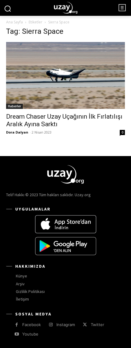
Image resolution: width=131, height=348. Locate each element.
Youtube (30, 334)
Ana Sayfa (14, 22)
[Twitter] (85, 325)
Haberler (14, 106)
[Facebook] (16, 325)
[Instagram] (51, 325)
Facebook (31, 324)
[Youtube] (16, 334)
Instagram (65, 324)
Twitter (97, 324)
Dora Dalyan (17, 132)
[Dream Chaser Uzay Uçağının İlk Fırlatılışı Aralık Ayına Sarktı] (65, 75)
